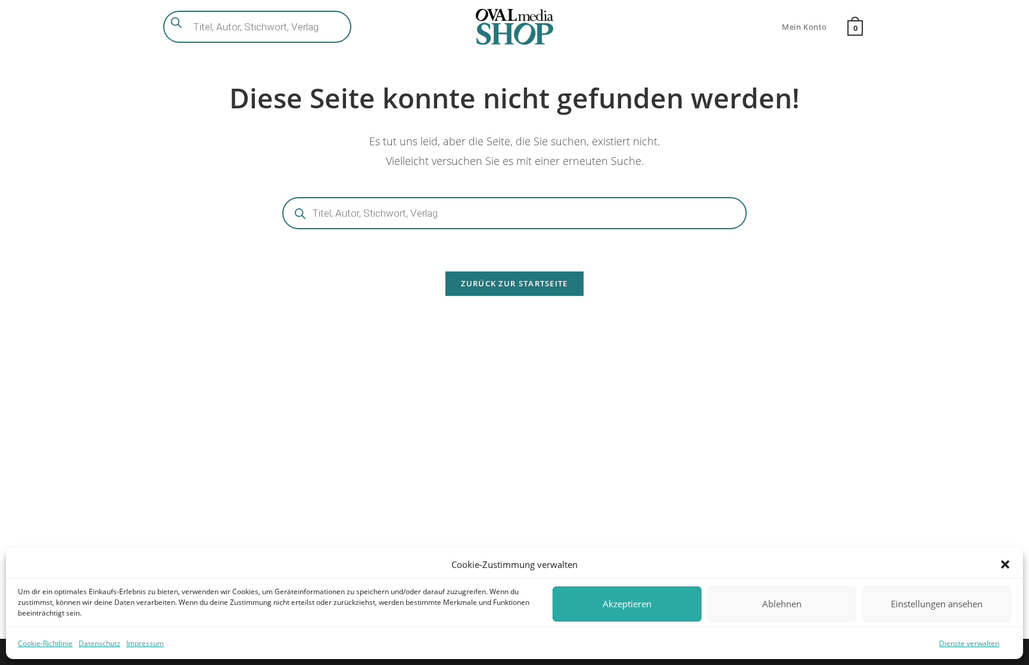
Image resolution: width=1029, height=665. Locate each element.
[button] (1005, 564)
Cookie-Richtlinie (45, 643)
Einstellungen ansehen (937, 604)
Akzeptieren (627, 604)
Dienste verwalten (969, 643)
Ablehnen (782, 604)
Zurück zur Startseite (514, 283)
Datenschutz (99, 643)
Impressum (145, 643)
